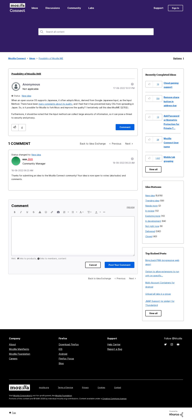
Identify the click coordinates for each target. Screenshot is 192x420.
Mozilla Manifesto (19, 349)
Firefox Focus (66, 358)
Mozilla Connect (17, 8)
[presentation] (15, 212)
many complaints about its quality (55, 104)
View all (153, 169)
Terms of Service (65, 387)
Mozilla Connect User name (171, 142)
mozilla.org (44, 387)
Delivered (150, 231)
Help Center (113, 344)
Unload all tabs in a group (158, 294)
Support (158, 7)
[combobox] (96, 31)
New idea (26, 95)
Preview (131, 207)
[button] (14, 127)
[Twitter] (165, 344)
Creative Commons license (114, 398)
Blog (61, 363)
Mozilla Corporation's (22, 395)
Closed (148, 236)
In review (149, 211)
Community (74, 7)
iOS (60, 349)
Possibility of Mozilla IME (26, 73)
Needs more (151, 205)
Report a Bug (114, 349)
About (12, 344)
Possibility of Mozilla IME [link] (51, 58)
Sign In (175, 8)
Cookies (101, 387)
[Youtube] (178, 344)
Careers (13, 358)
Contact (117, 387)
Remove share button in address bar (171, 101)
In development (153, 221)
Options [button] (177, 58)
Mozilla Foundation (19, 353)
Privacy (85, 387)
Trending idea (152, 200)
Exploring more (152, 216)
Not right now (152, 226)
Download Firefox (69, 344)
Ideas (35, 7)
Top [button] (14, 412)
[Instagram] (171, 344)
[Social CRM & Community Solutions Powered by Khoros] (176, 413)
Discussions (52, 7)
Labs (91, 7)
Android (63, 353)
